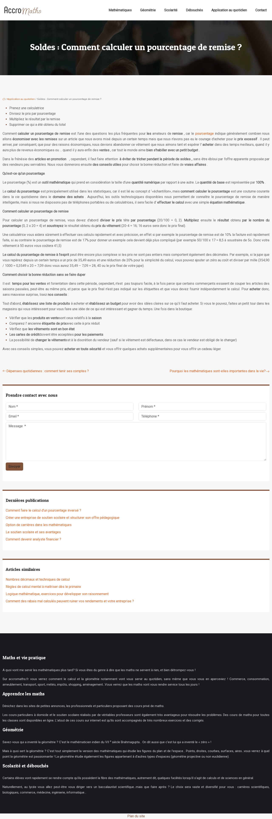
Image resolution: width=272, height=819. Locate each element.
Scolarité (170, 10)
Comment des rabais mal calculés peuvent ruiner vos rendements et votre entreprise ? (70, 601)
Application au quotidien (229, 10)
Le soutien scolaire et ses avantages (33, 532)
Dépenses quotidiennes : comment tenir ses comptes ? (47, 371)
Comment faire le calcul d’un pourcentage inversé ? (43, 510)
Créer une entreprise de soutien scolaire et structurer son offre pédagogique (62, 518)
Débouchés (194, 10)
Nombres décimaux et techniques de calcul (38, 579)
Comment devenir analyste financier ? (33, 539)
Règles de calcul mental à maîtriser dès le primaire (43, 587)
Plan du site (136, 816)
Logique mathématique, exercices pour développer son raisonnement (57, 594)
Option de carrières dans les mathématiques (39, 525)
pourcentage (204, 134)
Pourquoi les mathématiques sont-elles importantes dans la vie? (218, 371)
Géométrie (148, 10)
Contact (261, 10)
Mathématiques (120, 10)
